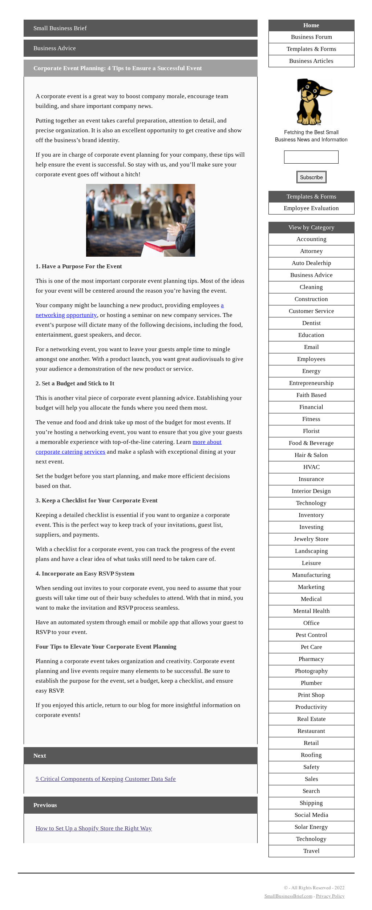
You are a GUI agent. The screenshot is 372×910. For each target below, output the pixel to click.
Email (311, 347)
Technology (311, 503)
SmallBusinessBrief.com (288, 896)
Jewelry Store (311, 539)
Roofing (311, 754)
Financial (311, 407)
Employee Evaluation (311, 208)
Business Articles (311, 60)
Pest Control (311, 635)
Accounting (311, 239)
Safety (311, 766)
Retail (311, 742)
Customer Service (311, 311)
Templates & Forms (311, 48)
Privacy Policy (330, 896)
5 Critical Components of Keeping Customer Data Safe (106, 778)
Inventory (311, 515)
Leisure (311, 563)
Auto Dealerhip (311, 263)
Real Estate (311, 718)
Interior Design (311, 491)
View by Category (311, 227)
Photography (311, 671)
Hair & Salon (311, 455)
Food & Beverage (311, 443)
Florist (311, 431)
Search (311, 790)
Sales (311, 778)
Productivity (311, 706)
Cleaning (311, 287)
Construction (311, 299)
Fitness (311, 419)
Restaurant (311, 730)
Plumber (311, 683)
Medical (311, 599)
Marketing (311, 587)
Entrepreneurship (311, 383)
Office (311, 623)
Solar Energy (311, 826)
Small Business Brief (60, 28)
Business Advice (54, 48)
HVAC (311, 467)
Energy (311, 371)
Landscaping (311, 551)
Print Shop (311, 694)
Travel (311, 850)
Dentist (311, 323)
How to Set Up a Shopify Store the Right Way (94, 828)
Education (311, 335)
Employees (311, 359)
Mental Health (311, 611)
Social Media (311, 814)
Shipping (311, 802)
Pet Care (311, 647)
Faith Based (311, 395)
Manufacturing (311, 575)
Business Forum (311, 36)
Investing (311, 527)
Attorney (311, 251)
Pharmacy (311, 659)
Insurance (311, 479)
